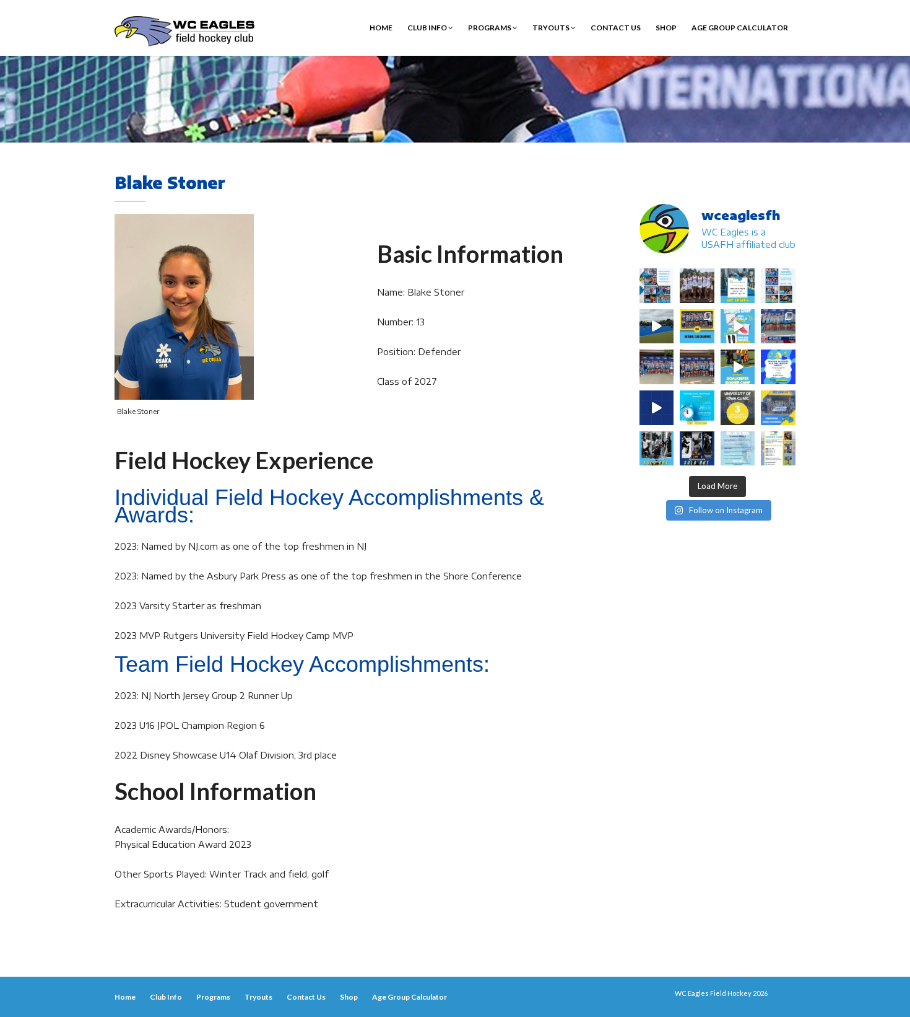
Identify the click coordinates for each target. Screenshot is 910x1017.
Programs (490, 27)
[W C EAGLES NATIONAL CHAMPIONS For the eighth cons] (697, 326)
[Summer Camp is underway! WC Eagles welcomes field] (656, 326)
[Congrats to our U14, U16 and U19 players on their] (778, 407)
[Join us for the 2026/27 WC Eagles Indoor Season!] (738, 285)
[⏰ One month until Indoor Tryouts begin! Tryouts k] (778, 367)
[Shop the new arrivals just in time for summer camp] (738, 326)
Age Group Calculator (739, 27)
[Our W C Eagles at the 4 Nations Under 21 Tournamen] (697, 285)
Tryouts (551, 27)
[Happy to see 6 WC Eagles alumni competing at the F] (656, 407)
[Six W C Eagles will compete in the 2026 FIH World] (656, 285)
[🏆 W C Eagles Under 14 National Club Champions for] (697, 367)
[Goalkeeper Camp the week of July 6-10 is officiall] (697, 448)
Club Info (427, 27)
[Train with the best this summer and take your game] (778, 448)
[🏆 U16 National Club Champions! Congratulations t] (656, 367)
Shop (666, 27)
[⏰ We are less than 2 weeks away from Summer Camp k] (738, 367)
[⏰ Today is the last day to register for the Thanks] (697, 407)
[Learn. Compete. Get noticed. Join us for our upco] (738, 448)
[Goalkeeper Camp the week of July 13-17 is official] (656, 448)
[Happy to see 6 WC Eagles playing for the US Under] (778, 285)
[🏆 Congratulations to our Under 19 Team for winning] (778, 326)
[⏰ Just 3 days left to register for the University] (738, 407)
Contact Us (616, 27)
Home (381, 27)
